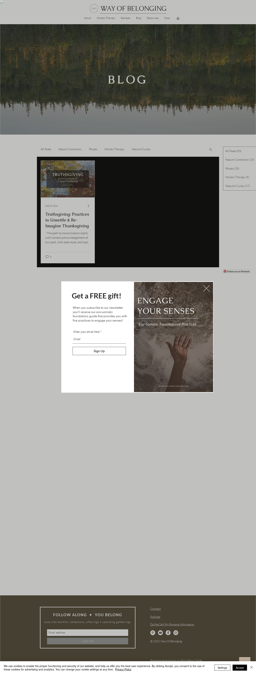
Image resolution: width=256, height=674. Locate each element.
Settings (222, 667)
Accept (240, 667)
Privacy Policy (123, 669)
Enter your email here (86, 331)
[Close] (251, 667)
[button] (206, 288)
